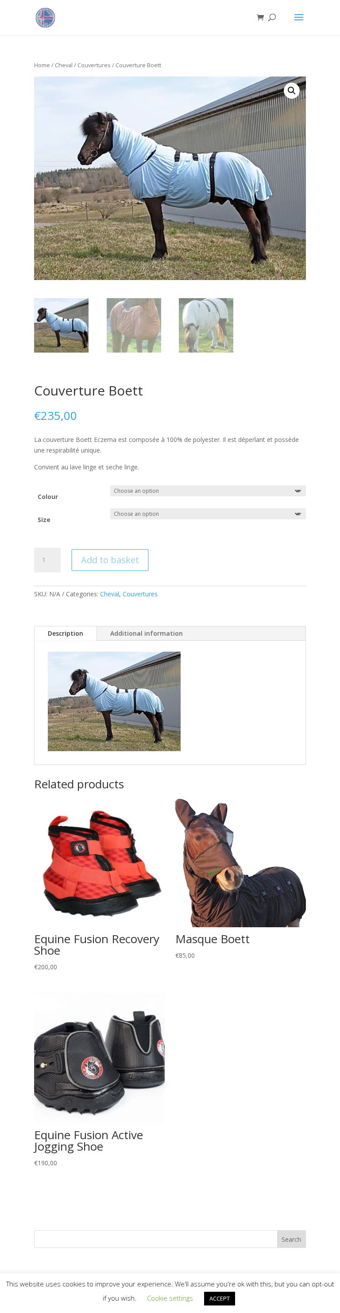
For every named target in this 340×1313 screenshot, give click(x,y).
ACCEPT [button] (219, 1298)
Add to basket (110, 560)
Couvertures (94, 65)
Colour (48, 496)
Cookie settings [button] (170, 1298)
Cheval (64, 65)
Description (65, 633)
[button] (292, 91)
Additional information (146, 633)
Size (44, 519)
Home (42, 65)
